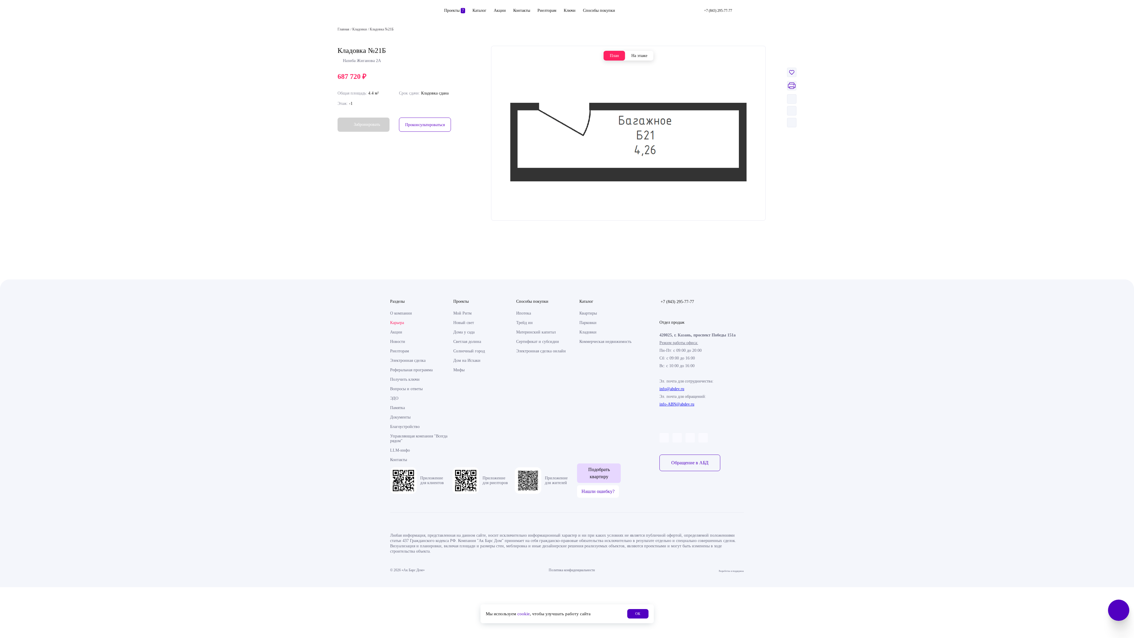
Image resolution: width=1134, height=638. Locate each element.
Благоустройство (405, 426)
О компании (401, 313)
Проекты (454, 10)
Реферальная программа (411, 370)
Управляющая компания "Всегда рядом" (418, 438)
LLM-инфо (400, 450)
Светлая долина (467, 341)
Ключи (570, 10)
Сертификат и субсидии (537, 341)
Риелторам (546, 10)
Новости (397, 341)
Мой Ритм (462, 313)
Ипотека (523, 313)
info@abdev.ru (671, 389)
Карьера (397, 322)
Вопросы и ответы (406, 389)
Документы (400, 417)
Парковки (588, 322)
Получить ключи (405, 379)
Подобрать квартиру (599, 473)
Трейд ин (524, 322)
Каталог (479, 10)
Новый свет (463, 322)
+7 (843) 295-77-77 (677, 302)
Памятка (397, 408)
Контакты (521, 10)
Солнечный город (469, 351)
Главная (343, 29)
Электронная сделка (408, 360)
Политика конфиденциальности (572, 570)
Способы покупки (599, 10)
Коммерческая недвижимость (605, 341)
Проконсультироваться (425, 125)
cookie (523, 613)
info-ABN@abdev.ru (676, 404)
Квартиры (588, 313)
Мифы (459, 370)
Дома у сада (464, 332)
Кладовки (588, 332)
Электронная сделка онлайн (541, 351)
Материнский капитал (536, 332)
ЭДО (394, 398)
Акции (500, 10)
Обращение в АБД (689, 462)
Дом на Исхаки (466, 360)
